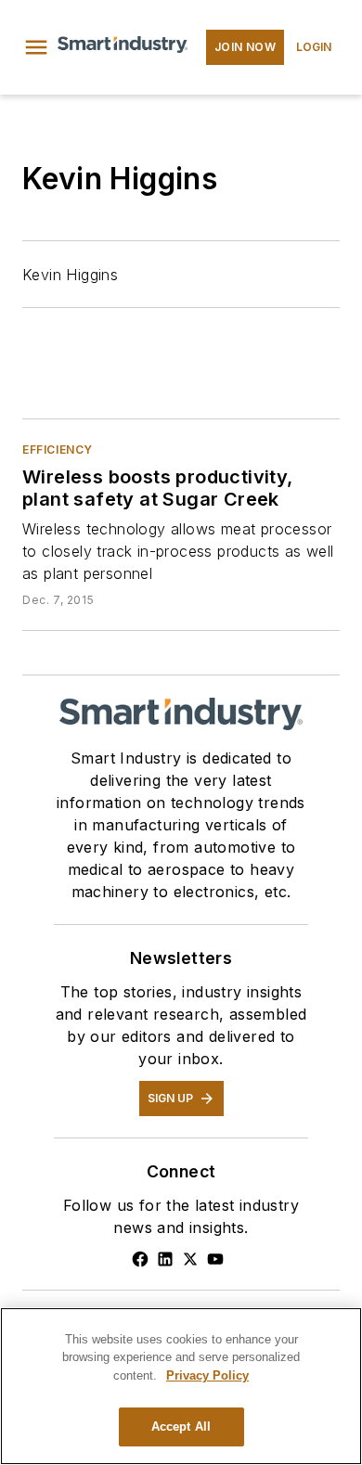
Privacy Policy (207, 1375)
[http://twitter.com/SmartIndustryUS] (190, 1259)
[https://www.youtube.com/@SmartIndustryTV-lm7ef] (215, 1259)
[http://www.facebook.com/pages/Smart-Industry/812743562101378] (140, 1259)
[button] (36, 47)
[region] (181, 1386)
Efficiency (57, 449)
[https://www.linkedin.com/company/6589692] (165, 1259)
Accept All (181, 1426)
